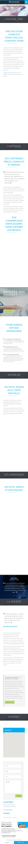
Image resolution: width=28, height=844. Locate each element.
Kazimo (20, 66)
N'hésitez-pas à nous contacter (10, 72)
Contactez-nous (9, 311)
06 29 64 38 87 (8, 809)
